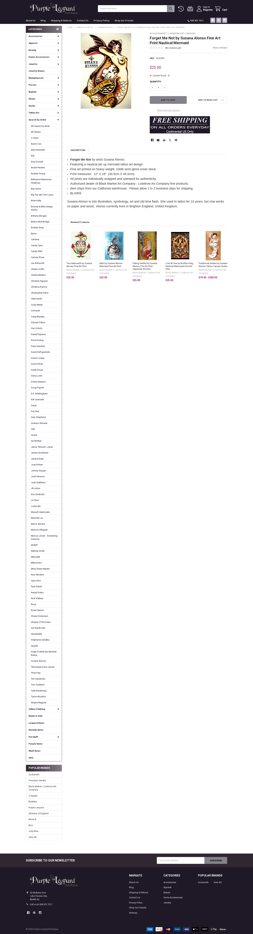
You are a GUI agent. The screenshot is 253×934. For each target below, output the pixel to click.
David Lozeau (38, 358)
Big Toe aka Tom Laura (42, 194)
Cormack (35, 310)
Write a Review (220, 47)
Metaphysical (36, 78)
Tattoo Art (34, 112)
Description (78, 150)
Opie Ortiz (36, 580)
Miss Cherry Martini (40, 568)
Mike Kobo (36, 562)
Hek (33, 429)
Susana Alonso (38, 661)
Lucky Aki (36, 506)
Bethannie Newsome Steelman (41, 181)
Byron (34, 233)
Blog (43, 20)
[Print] (164, 140)
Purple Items (36, 743)
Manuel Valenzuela (40, 512)
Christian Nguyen (39, 281)
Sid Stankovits (38, 628)
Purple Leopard (36, 807)
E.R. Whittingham (39, 393)
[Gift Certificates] (191, 9)
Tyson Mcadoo (38, 696)
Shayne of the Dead (40, 622)
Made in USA (35, 716)
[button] (207, 100)
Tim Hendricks (38, 679)
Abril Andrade (38, 150)
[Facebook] (212, 20)
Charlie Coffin (37, 269)
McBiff (34, 545)
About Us (30, 20)
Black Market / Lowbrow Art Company (42, 788)
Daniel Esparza (38, 334)
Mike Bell (35, 557)
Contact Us (82, 20)
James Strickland (39, 452)
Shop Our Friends (124, 20)
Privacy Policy (101, 20)
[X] (169, 140)
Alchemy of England (39, 813)
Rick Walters (37, 598)
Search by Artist (37, 119)
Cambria (35, 239)
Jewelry (33, 64)
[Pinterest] (218, 20)
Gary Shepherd (38, 417)
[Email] (158, 140)
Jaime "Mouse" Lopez (42, 447)
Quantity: (156, 81)
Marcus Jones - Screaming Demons (44, 537)
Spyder (34, 645)
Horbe (34, 435)
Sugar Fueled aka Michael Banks (43, 653)
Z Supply (33, 795)
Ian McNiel (36, 441)
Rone (33, 604)
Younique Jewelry (37, 780)
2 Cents (34, 138)
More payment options (168, 110)
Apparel (33, 43)
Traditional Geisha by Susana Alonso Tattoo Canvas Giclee (213, 264)
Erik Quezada (37, 399)
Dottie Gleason (38, 381)
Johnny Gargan (38, 470)
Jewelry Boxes (37, 71)
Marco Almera (38, 524)
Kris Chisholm (38, 494)
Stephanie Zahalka (40, 639)
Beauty (32, 50)
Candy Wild (36, 251)
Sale (31, 757)
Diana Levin (36, 375)
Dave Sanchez (38, 346)
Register (208, 9)
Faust (33, 405)
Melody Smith (38, 551)
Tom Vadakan (38, 684)
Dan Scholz (36, 328)
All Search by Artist (40, 126)
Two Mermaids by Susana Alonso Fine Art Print (79, 264)
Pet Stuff (33, 737)
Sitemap (133, 912)
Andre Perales (38, 167)
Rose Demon (37, 610)
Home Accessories (39, 57)
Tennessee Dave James (42, 667)
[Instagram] (224, 20)
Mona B (32, 819)
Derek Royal (37, 370)
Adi (32, 155)
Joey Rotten (37, 464)
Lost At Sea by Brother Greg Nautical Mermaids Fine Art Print (179, 266)
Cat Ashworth (37, 263)
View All (32, 837)
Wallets (32, 92)
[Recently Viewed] (181, 9)
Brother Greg (37, 227)
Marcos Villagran (39, 529)
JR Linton (35, 488)
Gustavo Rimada (39, 423)
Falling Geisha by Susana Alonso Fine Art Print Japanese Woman (145, 266)
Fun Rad (35, 411)
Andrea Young (38, 173)
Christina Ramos (39, 287)
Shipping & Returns (61, 20)
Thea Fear (36, 672)
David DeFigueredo (40, 352)
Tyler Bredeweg (38, 690)
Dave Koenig (37, 340)
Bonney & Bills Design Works (42, 208)
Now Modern (37, 574)
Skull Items (34, 751)
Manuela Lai (37, 518)
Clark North (36, 298)
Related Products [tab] (80, 222)
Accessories (35, 36)
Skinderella (36, 634)
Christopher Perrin (40, 293)
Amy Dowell (37, 161)
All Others (36, 132)
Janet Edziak (37, 458)
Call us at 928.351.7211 (41, 904)
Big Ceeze (36, 188)
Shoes (32, 98)
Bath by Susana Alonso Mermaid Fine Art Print (111, 264)
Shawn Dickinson (39, 616)
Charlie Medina (38, 275)
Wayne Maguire (38, 702)
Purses (32, 85)
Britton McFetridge (40, 221)
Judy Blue (33, 831)
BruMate (33, 801)
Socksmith (34, 774)
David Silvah (37, 364)
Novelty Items (36, 730)
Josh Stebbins (38, 482)
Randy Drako (37, 592)
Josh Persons (38, 476)
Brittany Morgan (39, 216)
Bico (31, 825)
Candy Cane (37, 245)
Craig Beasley (37, 316)
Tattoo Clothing (37, 709)
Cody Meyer (37, 304)
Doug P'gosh (37, 387)
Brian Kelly (36, 200)
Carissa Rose (37, 257)
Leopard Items (36, 723)
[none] (106, 71)
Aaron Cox (36, 144)
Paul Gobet (36, 586)
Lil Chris (35, 500)
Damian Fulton (38, 322)
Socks (32, 106)
